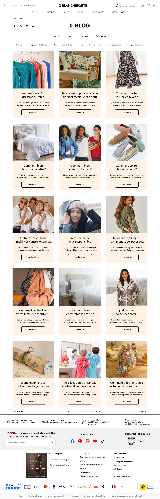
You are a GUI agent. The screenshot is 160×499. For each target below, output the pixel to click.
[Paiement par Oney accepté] (82, 486)
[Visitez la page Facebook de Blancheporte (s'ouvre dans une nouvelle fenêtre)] (14, 26)
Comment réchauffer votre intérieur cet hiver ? (33, 312)
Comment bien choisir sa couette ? (33, 167)
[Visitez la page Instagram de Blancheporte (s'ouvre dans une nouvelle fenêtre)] (27, 26)
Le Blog (21, 18)
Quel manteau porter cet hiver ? (127, 312)
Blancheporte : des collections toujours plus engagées (33, 386)
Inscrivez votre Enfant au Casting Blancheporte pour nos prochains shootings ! (80, 386)
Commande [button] (84, 453)
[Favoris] (148, 5)
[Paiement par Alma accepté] (94, 486)
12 (92, 411)
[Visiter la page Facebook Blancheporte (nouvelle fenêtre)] (72, 441)
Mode (71, 36)
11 (88, 411)
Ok (52, 443)
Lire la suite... (33, 112)
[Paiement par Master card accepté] (46, 486)
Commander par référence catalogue (92, 457)
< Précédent (18, 411)
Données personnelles (56, 496)
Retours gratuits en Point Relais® (91, 465)
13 (96, 411)
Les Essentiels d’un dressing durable (33, 94)
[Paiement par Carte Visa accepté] (36, 486)
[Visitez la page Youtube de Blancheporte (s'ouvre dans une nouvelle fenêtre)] (33, 26)
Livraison (83, 461)
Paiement (83, 468)
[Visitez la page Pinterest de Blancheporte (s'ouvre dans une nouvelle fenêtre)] (21, 26)
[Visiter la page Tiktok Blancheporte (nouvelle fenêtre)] (102, 441)
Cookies (75, 496)
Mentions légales (35, 496)
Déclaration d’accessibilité (122, 477)
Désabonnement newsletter (95, 496)
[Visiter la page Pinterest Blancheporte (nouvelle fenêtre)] (80, 441)
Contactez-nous (118, 457)
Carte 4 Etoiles (85, 472)
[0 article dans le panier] (154, 5)
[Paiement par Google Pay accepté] (71, 486)
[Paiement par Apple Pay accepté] (62, 486)
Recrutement (117, 473)
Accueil (13, 18)
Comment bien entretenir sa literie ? (80, 312)
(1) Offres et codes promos (89, 476)
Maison (85, 36)
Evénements (101, 36)
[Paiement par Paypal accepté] (54, 486)
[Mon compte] (142, 5)
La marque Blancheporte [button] (123, 462)
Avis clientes (117, 469)
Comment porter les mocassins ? (127, 167)
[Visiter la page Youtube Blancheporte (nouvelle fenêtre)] (95, 441)
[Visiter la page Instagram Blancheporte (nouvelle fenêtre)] (87, 441)
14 (99, 411)
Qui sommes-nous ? (120, 465)
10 (85, 411)
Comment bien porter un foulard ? (80, 167)
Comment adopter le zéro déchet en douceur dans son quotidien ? (127, 386)
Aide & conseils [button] (119, 453)
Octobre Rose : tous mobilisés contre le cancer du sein (33, 241)
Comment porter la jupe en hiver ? (127, 94)
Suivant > (142, 411)
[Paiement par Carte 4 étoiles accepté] (103, 486)
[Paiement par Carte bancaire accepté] (27, 486)
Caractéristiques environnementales (126, 496)
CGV (20, 496)
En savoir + (142, 441)
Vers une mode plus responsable (80, 239)
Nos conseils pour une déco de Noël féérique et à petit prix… (80, 96)
